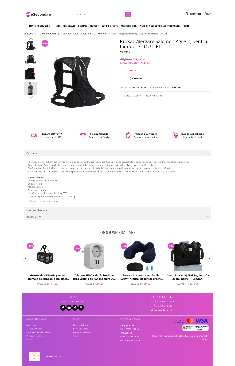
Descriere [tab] (31, 153)
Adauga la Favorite (131, 95)
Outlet (94, 25)
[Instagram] (81, 308)
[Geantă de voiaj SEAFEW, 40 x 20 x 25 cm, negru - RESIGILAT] (188, 256)
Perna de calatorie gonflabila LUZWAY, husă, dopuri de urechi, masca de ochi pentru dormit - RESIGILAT (141, 277)
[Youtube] (69, 308)
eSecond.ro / (31, 33)
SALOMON (125, 52)
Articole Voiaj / (102, 33)
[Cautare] (128, 14)
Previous (30, 39)
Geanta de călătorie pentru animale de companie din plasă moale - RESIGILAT (47, 277)
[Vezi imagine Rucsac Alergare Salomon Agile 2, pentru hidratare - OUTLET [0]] (30, 45)
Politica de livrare (34, 335)
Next (30, 97)
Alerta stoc (137, 78)
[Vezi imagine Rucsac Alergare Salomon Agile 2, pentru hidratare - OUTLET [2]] (30, 73)
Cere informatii (156, 95)
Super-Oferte (110, 25)
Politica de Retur (80, 328)
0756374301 (164, 305)
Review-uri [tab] (33, 216)
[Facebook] (63, 308)
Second (82, 25)
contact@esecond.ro (164, 310)
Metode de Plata (80, 325)
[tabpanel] (77, 82)
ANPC (75, 335)
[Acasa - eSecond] (40, 14)
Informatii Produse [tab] (36, 210)
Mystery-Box (129, 25)
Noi (57, 25)
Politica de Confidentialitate (38, 332)
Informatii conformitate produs (43, 201)
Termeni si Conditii (34, 328)
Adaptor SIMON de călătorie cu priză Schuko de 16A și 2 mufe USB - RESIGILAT (94, 277)
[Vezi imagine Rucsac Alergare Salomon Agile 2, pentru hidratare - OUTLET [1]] (30, 59)
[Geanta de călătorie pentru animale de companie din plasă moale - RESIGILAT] (47, 256)
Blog (187, 25)
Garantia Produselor (82, 332)
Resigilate (69, 25)
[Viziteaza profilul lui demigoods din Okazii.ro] (34, 356)
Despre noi (31, 325)
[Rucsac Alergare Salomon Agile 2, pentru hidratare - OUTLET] (77, 82)
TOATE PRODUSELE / (50, 33)
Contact (29, 339)
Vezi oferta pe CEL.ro (54, 356)
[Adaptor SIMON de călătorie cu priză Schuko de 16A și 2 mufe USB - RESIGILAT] (94, 256)
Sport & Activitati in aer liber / (77, 33)
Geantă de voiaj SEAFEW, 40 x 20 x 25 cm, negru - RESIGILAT (188, 277)
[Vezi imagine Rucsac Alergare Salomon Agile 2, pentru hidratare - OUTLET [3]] (30, 88)
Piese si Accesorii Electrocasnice (160, 25)
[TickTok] (75, 308)
